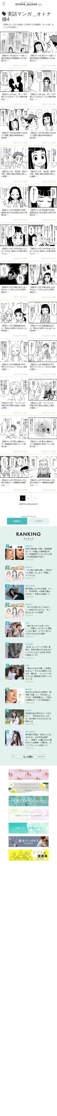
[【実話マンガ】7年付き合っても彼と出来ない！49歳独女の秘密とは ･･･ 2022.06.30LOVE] (14, 467)
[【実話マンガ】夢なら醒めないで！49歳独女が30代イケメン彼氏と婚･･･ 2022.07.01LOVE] (14, 428)
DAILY (17, 521)
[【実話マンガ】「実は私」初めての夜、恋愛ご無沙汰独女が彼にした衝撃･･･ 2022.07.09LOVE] (14, 158)
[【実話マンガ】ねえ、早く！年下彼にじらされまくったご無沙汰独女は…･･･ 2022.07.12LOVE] (14, 81)
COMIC (39, 521)
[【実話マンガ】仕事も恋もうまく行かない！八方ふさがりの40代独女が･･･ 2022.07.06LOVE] (14, 274)
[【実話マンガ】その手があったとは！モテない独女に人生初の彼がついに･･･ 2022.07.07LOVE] (14, 235)
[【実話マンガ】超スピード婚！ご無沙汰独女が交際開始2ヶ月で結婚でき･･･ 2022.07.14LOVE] (14, 42)
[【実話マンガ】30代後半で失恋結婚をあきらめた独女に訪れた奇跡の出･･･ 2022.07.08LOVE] (14, 197)
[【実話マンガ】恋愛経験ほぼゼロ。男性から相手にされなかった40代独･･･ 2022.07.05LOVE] (14, 312)
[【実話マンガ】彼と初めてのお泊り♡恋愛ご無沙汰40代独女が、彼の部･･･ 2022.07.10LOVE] (14, 119)
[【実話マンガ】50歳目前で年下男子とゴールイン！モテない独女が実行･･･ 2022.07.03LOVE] (14, 351)
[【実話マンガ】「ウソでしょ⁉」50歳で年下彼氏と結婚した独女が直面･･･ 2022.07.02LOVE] (14, 389)
